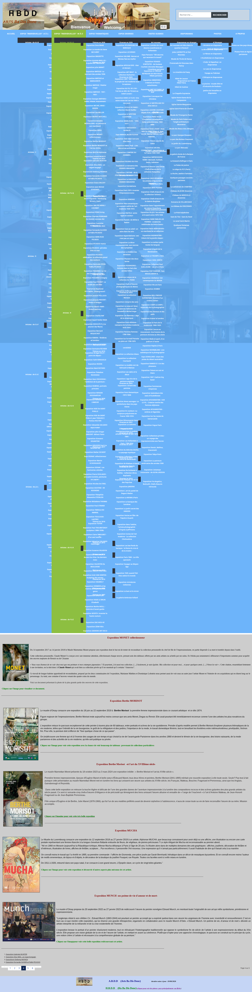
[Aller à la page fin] (39, 967)
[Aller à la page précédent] (6, 967)
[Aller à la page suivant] (36, 967)
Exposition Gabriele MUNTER (16, 954)
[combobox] (195, 15)
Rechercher (220, 15)
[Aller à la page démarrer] (3, 967)
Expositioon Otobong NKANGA (17, 959)
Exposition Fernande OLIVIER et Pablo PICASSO (23, 962)
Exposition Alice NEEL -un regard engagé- (21, 957)
